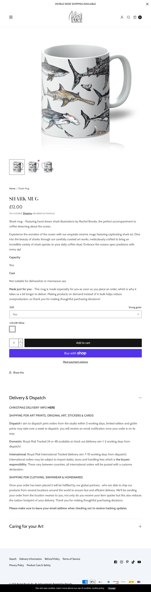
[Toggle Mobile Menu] (13, 17)
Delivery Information (30, 559)
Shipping (27, 213)
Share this (18, 372)
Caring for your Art (26, 526)
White (12, 329)
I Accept (111, 588)
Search (13, 559)
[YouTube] (139, 562)
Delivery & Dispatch (27, 398)
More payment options (75, 362)
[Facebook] (115, 562)
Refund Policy (52, 559)
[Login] (122, 17)
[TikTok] (133, 562)
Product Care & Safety (39, 565)
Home (12, 188)
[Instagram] (121, 562)
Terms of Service (71, 559)
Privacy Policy (16, 565)
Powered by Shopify (62, 583)
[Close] (147, 4)
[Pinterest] (127, 562)
